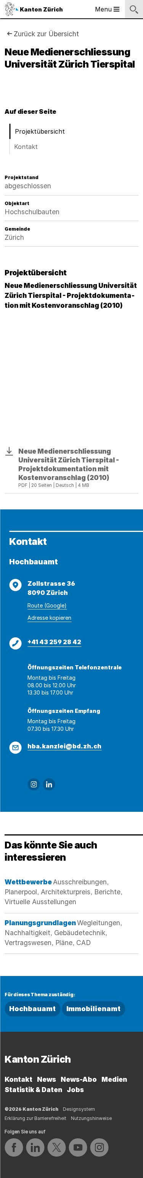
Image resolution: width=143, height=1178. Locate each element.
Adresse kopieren (49, 617)
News (46, 1079)
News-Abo (79, 1079)
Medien (114, 1079)
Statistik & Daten (33, 1090)
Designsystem (79, 1109)
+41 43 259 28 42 (54, 642)
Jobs (75, 1090)
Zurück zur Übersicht (46, 34)
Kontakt (26, 146)
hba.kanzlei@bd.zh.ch (64, 746)
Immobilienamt (93, 1009)
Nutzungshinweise (91, 1118)
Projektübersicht (40, 131)
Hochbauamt (32, 1009)
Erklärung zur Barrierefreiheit (35, 1118)
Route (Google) (47, 605)
